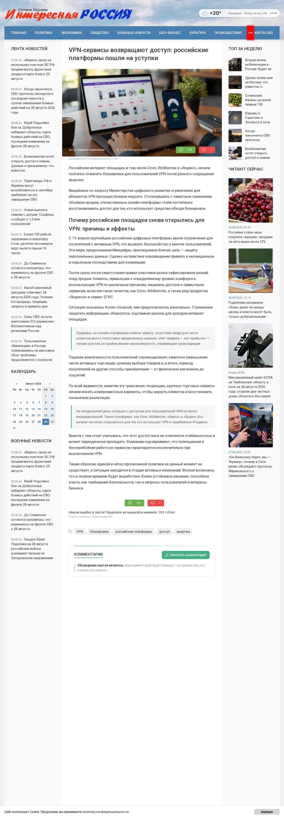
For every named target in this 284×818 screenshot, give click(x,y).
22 (45, 415)
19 (26, 415)
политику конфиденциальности (105, 812)
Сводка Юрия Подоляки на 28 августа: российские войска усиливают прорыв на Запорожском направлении (32, 548)
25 (20, 421)
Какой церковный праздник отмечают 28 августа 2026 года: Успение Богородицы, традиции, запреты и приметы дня (32, 297)
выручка (183, 532)
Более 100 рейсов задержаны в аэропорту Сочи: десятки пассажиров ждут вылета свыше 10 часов (32, 243)
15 (45, 409)
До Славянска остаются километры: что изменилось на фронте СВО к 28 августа (32, 270)
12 (26, 409)
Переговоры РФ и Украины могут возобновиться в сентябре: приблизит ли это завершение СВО (32, 190)
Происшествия (228, 33)
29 (45, 421)
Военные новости (134, 33)
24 (14, 421)
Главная (18, 33)
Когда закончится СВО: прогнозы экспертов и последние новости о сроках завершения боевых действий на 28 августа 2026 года (33, 100)
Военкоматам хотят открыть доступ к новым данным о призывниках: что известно (32, 163)
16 (52, 409)
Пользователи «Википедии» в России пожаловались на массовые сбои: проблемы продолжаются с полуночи (32, 350)
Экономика (71, 33)
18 (20, 415)
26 (26, 421)
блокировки (99, 532)
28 (39, 421)
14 (39, 409)
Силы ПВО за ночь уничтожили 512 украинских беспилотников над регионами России (32, 324)
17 (14, 415)
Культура (198, 33)
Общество (100, 33)
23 (52, 415)
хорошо (267, 812)
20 (33, 415)
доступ (164, 532)
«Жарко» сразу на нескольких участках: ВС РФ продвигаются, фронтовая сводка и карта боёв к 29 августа (33, 69)
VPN (80, 532)
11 (20, 409)
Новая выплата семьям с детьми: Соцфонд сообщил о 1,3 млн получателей (32, 217)
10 (14, 409)
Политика (43, 33)
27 (33, 421)
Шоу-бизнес (170, 33)
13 (33, 409)
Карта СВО (264, 33)
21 (39, 415)
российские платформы (134, 532)
